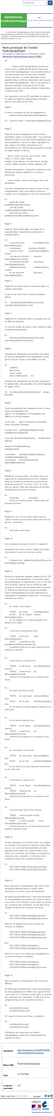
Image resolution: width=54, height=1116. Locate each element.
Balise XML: (8, 1065)
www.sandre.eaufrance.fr (42, 1112)
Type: (5, 1075)
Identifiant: (8, 1051)
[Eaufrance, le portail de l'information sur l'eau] (36, 1110)
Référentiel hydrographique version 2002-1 (22, 56)
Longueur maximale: (8, 1086)
